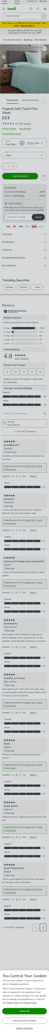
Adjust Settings (24, 1028)
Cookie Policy (12, 1002)
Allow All (24, 1011)
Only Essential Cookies (24, 1020)
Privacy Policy (30, 1002)
